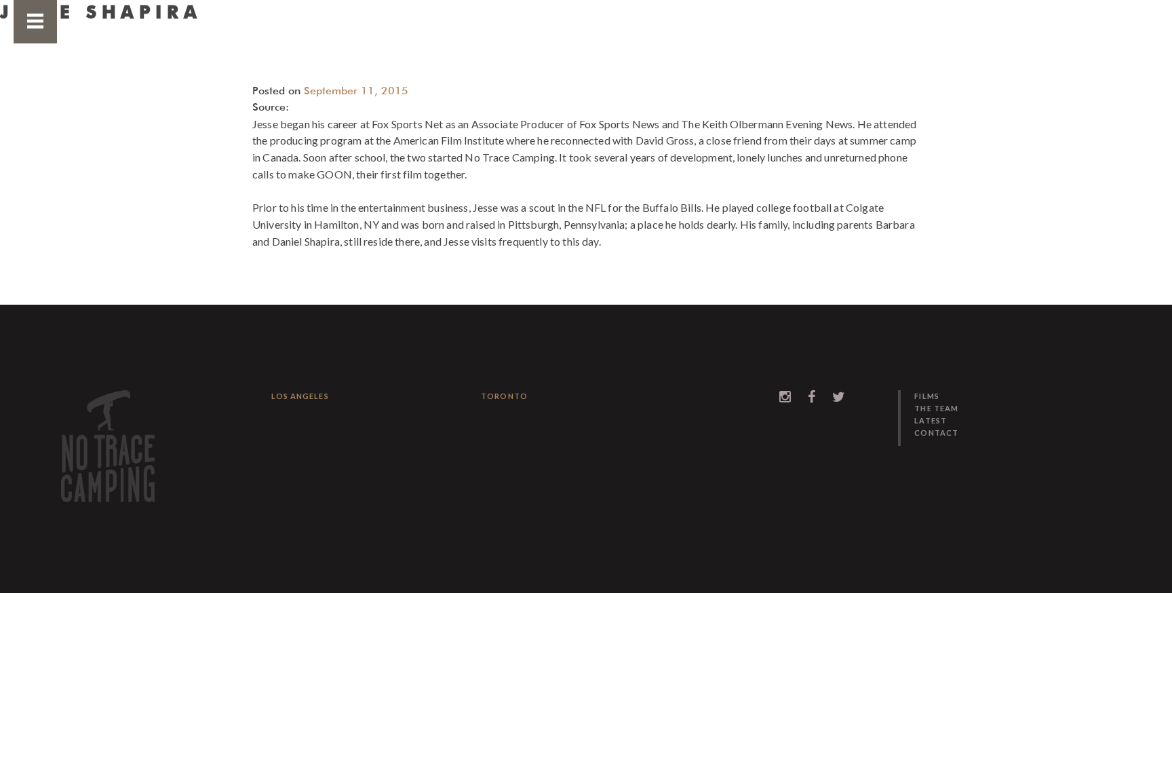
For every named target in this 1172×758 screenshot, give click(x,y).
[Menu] (35, 24)
